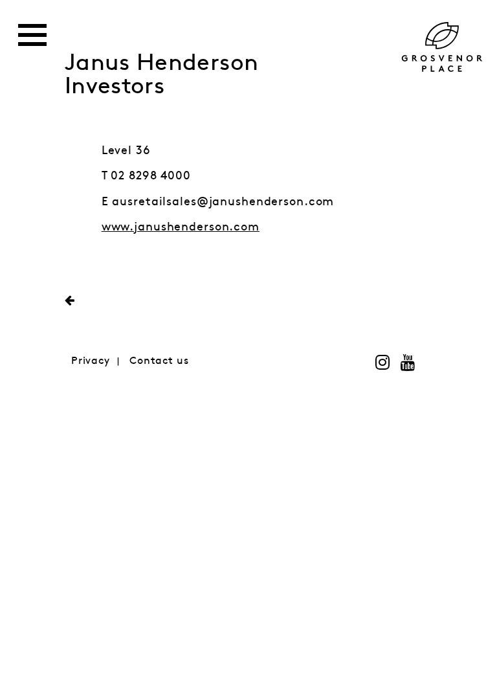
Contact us (159, 361)
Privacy (90, 361)
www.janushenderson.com (181, 227)
